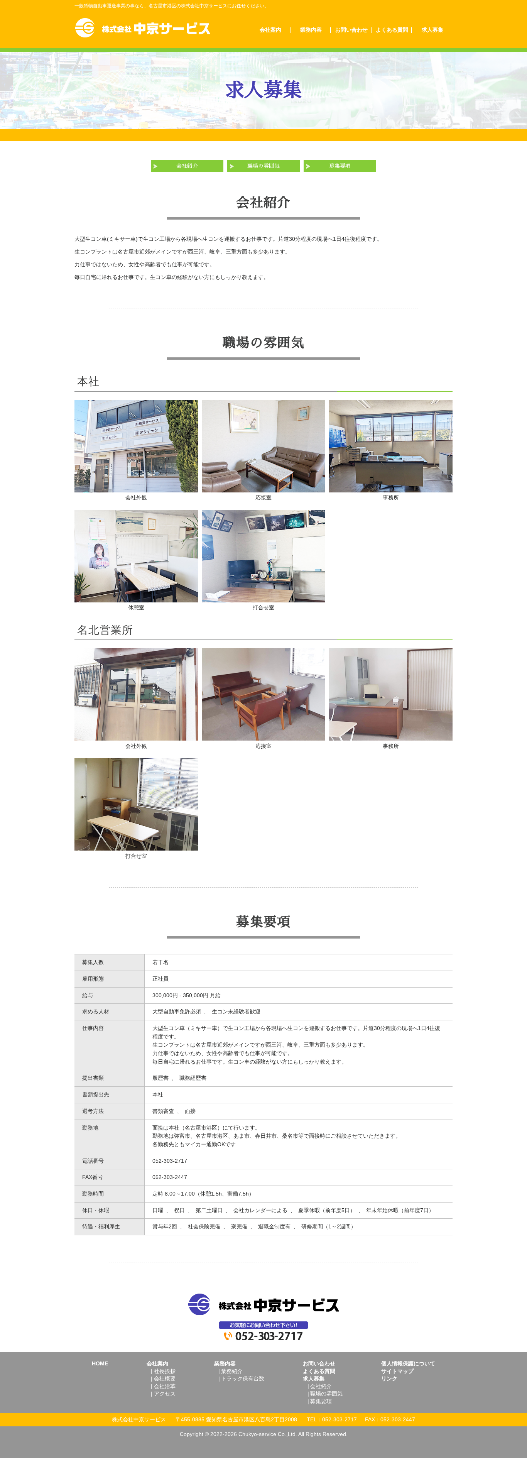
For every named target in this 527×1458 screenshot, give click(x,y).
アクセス (165, 1393)
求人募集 (432, 30)
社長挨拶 (165, 1371)
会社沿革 (165, 1386)
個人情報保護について (408, 1363)
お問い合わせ (351, 30)
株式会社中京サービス (142, 28)
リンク (389, 1378)
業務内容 (311, 30)
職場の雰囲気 (263, 166)
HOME (100, 1363)
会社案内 (270, 30)
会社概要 (165, 1378)
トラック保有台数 (242, 1378)
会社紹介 (187, 166)
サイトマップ (397, 1371)
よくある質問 (392, 30)
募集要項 (340, 166)
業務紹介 (232, 1371)
